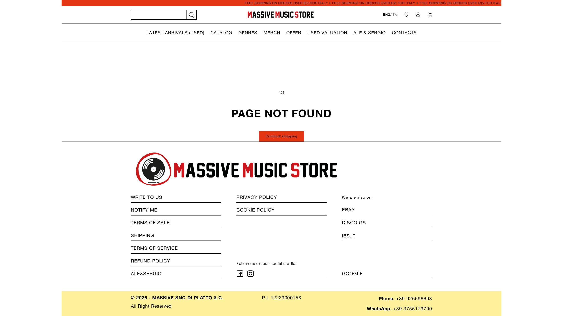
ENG (386, 15)
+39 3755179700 (412, 308)
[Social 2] (250, 273)
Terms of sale (150, 222)
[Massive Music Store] (280, 14)
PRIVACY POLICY (256, 197)
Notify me (144, 210)
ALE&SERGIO (146, 273)
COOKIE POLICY (255, 210)
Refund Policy (150, 261)
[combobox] (164, 14)
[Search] (191, 15)
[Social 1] (239, 273)
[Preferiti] (406, 15)
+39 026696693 (414, 298)
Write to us (146, 197)
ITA (394, 15)
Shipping (142, 235)
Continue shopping (281, 136)
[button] (175, 33)
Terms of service (154, 248)
